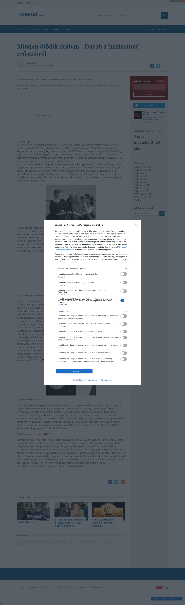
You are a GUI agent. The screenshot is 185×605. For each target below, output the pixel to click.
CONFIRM (74, 371)
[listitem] (92, 268)
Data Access (92, 380)
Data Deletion (78, 380)
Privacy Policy (106, 380)
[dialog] (92, 302)
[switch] (123, 274)
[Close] (136, 225)
